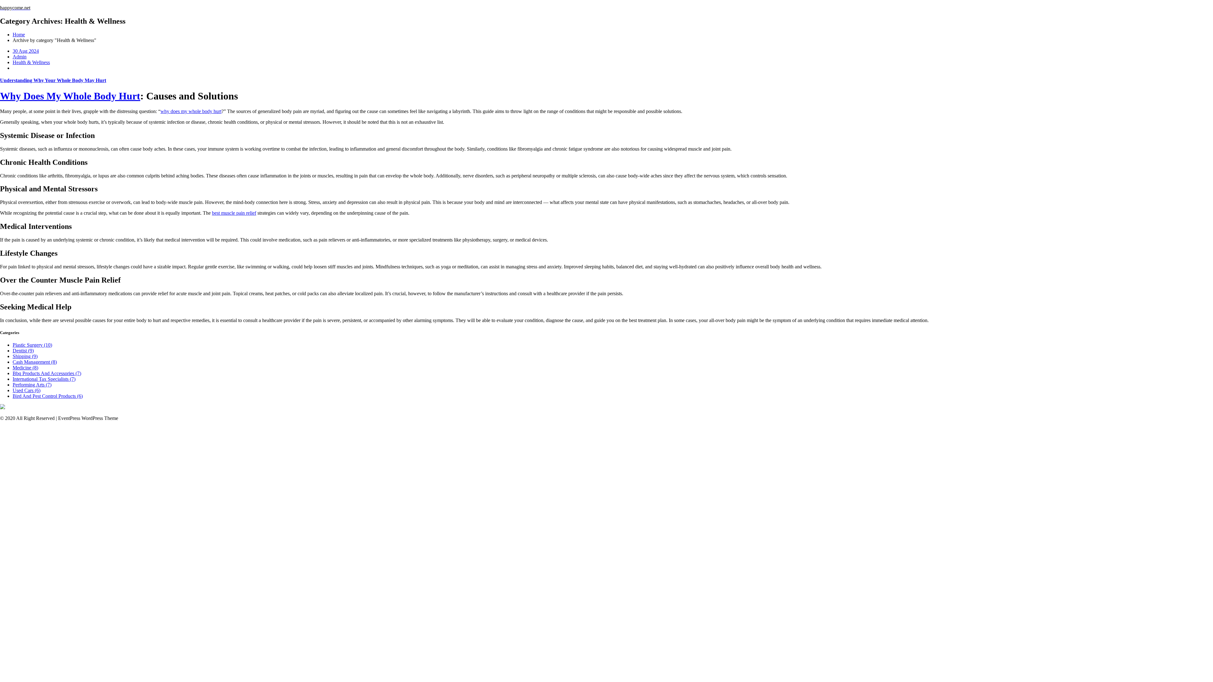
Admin (20, 56)
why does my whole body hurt (190, 111)
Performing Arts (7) (32, 384)
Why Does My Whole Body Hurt (70, 96)
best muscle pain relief (234, 213)
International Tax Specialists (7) (44, 379)
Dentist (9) (23, 350)
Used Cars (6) (26, 390)
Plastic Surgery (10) (32, 345)
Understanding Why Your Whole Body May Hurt (53, 80)
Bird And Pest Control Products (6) (48, 396)
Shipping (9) (25, 356)
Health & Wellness (31, 62)
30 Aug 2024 (26, 51)
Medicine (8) (25, 367)
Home (19, 34)
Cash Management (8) (35, 362)
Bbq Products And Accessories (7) (47, 373)
